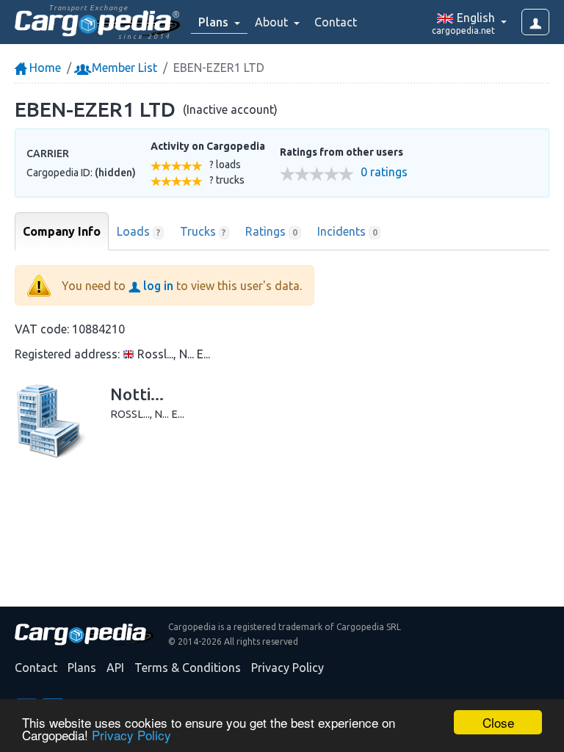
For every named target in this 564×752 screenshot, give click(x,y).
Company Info (62, 231)
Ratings (271, 231)
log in (156, 285)
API (115, 667)
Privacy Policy (131, 735)
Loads (138, 231)
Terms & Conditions (187, 667)
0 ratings (384, 172)
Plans (82, 667)
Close (498, 722)
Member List (123, 67)
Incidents (347, 231)
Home (43, 67)
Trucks (203, 231)
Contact (335, 22)
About (273, 22)
